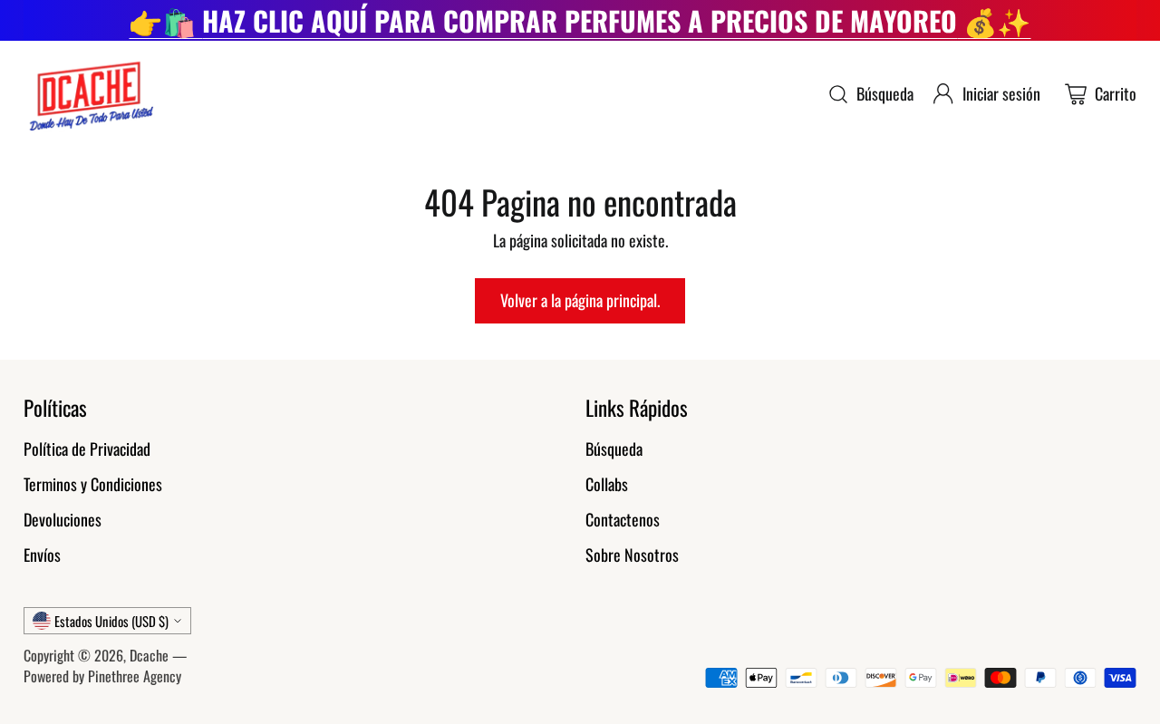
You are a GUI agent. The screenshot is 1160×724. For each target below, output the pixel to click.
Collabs (606, 484)
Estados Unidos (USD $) (111, 621)
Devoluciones (63, 519)
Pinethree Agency (134, 676)
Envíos (42, 554)
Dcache (149, 655)
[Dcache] (89, 93)
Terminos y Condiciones (93, 484)
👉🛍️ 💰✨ (579, 20)
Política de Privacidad (87, 448)
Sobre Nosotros (632, 554)
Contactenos (622, 519)
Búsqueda (614, 448)
